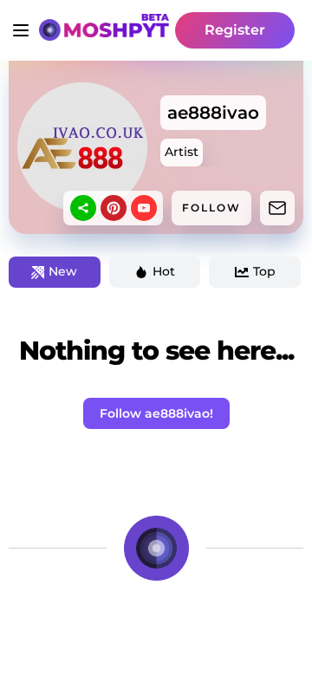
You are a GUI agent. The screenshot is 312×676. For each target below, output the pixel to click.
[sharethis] (83, 208)
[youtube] (144, 208)
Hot (164, 271)
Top (264, 271)
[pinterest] (114, 208)
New (63, 271)
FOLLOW (211, 207)
